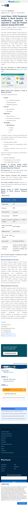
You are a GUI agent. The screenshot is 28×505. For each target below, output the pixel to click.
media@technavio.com (10, 334)
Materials (3, 440)
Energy (2, 448)
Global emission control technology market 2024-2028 (14, 413)
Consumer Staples (5, 431)
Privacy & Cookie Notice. (16, 499)
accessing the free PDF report (10, 256)
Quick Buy (7, 389)
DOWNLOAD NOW (10, 353)
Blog (15, 464)
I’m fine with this (22, 503)
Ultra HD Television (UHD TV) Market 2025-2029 (12, 411)
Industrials (3, 442)
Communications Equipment (7, 452)
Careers (2, 470)
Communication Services (6, 444)
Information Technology (6, 435)
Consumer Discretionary (6, 433)
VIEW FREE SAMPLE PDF (10, 393)
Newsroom (17, 466)
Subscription (4, 464)
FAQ (15, 468)
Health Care (3, 438)
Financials (3, 450)
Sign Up (14, 482)
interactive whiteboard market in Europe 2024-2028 (13, 418)
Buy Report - (8, 371)
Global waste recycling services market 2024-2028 (13, 416)
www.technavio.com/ (10, 335)
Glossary (3, 468)
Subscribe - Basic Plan (9, 379)
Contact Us (3, 466)
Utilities (2, 446)
